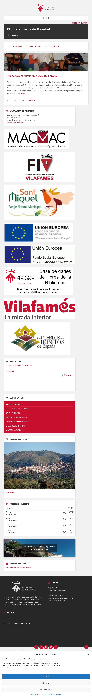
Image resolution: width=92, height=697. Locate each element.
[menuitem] (39, 404)
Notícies (15, 35)
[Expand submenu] (71, 404)
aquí (28, 623)
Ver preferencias (46, 690)
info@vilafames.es (59, 600)
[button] (88, 654)
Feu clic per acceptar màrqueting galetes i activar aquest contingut (39, 547)
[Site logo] (46, 11)
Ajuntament (18, 46)
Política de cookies (35, 694)
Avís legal (59, 694)
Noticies (56, 46)
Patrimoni (10, 492)
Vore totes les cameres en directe (18, 567)
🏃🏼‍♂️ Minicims (10, 367)
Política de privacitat (48, 694)
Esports (38, 46)
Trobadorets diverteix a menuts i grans (32, 76)
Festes (47, 46)
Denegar (46, 683)
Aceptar (46, 676)
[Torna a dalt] (86, 647)
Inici (8, 35)
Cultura (29, 46)
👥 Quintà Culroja (12, 386)
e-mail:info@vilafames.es (15, 122)
